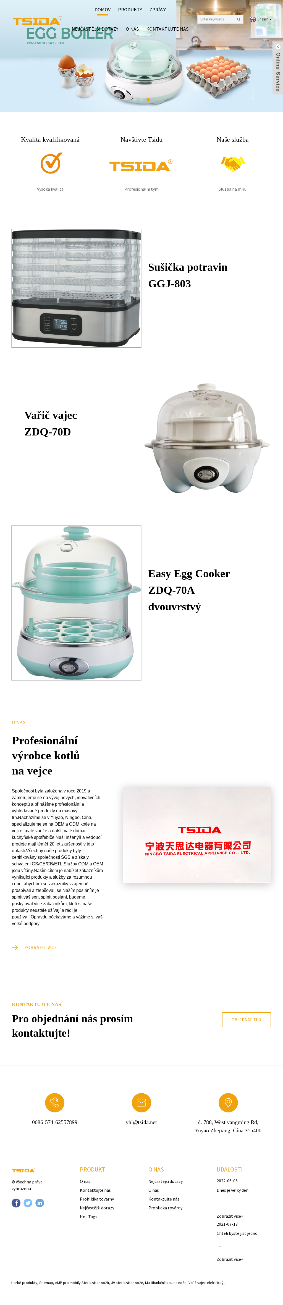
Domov (103, 9)
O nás (132, 29)
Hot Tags (88, 1216)
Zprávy (158, 9)
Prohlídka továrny (97, 1199)
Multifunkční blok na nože (166, 1282)
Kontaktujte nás (167, 29)
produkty (130, 9)
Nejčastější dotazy (95, 29)
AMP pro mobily (68, 1282)
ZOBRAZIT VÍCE (40, 947)
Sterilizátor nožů (95, 1282)
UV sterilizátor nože (127, 1282)
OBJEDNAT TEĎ (246, 1019)
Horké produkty (24, 1282)
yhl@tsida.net (141, 1122)
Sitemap (46, 1282)
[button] (18, 56)
